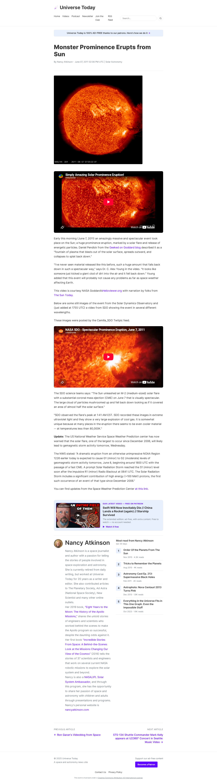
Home (57, 16)
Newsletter (87, 16)
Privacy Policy (115, 772)
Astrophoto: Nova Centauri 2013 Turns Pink (142, 589)
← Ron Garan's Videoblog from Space (77, 734)
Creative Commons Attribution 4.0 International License (120, 778)
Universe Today (77, 7)
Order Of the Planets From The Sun (141, 551)
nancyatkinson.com (77, 709)
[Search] (160, 18)
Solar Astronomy (114, 62)
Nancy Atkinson (65, 62)
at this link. (142, 488)
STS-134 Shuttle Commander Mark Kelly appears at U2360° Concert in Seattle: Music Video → (138, 738)
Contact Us (100, 772)
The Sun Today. (63, 295)
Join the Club (99, 18)
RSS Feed (110, 18)
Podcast (76, 16)
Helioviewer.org (112, 290)
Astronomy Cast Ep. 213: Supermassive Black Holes (139, 575)
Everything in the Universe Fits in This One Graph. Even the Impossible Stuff (142, 604)
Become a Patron (146, 764)
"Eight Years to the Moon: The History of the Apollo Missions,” (86, 611)
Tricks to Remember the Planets (142, 563)
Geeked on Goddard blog (125, 247)
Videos (65, 16)
